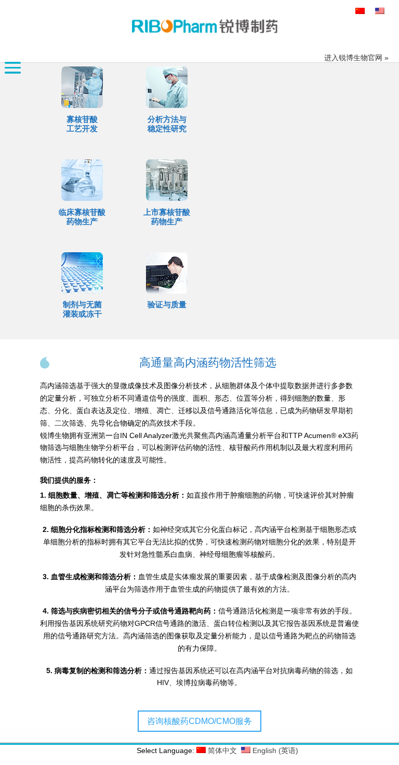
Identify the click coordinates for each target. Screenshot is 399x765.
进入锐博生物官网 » (356, 57)
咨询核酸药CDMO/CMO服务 (199, 721)
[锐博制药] (205, 26)
